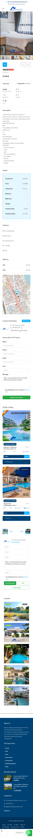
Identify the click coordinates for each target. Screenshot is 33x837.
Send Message (10, 583)
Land (6, 754)
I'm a (4, 366)
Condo (7, 748)
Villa (6, 751)
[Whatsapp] (28, 832)
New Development (10, 763)
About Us (22, 824)
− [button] (5, 280)
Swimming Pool (9, 241)
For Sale (9, 824)
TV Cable (7, 246)
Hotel (6, 766)
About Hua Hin (15, 827)
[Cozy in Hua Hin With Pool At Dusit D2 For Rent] (17, 292)
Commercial (8, 760)
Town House (8, 757)
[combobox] (16, 370)
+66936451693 (16, 327)
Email (4, 358)
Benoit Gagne (9, 461)
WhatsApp (24, 330)
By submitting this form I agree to (17, 391)
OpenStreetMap (21, 313)
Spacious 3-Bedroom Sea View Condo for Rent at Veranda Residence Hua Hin (10, 449)
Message (5, 374)
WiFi (6, 250)
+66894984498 (14, 330)
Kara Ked (8, 518)
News (22, 827)
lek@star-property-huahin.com (14, 806)
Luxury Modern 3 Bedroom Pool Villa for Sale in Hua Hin (21, 786)
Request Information (16, 397)
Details (27, 456)
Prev (11, 531)
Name (4, 342)
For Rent (5, 69)
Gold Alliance (5, 827)
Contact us (7, 810)
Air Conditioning (9, 231)
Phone (5, 350)
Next (21, 531)
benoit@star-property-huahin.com (17, 4)
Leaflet (14, 313)
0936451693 (9, 803)
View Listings (26, 321)
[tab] (5, 64)
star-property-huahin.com (17, 821)
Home (4, 824)
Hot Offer (11, 69)
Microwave (8, 236)
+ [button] (5, 277)
